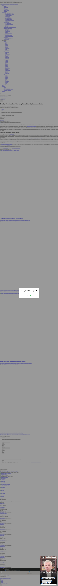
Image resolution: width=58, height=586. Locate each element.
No (27, 295)
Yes (30, 295)
